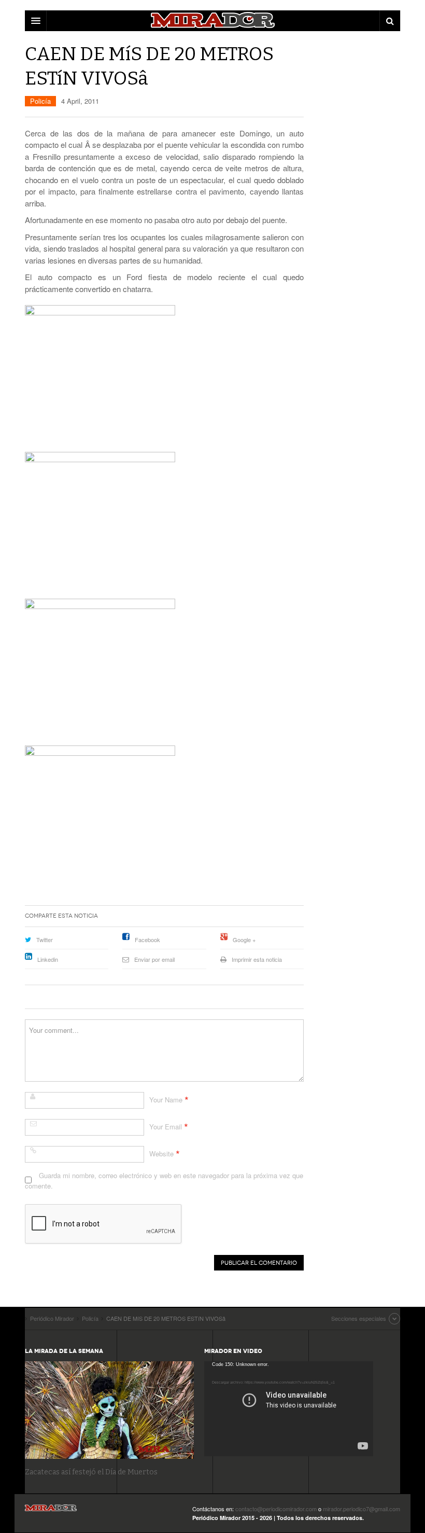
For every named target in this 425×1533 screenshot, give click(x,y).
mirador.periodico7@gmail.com (361, 1508)
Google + (244, 939)
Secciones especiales (358, 1318)
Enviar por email (154, 959)
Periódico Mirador (51, 1510)
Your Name (165, 1099)
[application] (288, 1408)
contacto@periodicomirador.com (276, 1508)
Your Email (165, 1126)
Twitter (44, 939)
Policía (40, 101)
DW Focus (212, 20)
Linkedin (47, 959)
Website (161, 1153)
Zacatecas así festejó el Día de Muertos (91, 1472)
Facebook (147, 939)
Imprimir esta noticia (257, 959)
